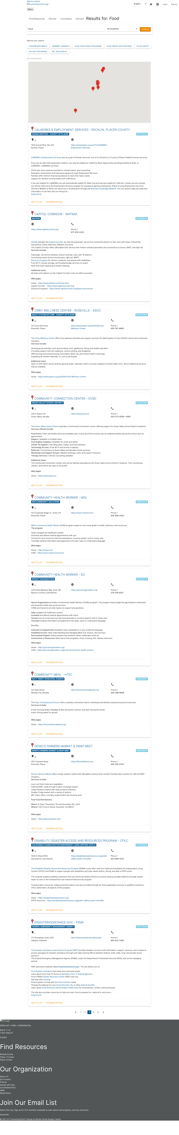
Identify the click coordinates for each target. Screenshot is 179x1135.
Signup (174, 4)
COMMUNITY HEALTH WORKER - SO (59, 574)
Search (145, 29)
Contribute (66, 18)
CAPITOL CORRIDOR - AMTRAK (55, 214)
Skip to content (33, 1)
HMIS (2, 1090)
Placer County (6, 1060)
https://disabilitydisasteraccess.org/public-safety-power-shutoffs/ (75, 900)
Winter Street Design (45, 1119)
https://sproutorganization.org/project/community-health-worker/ (65, 650)
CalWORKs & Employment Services (46, 157)
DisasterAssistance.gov (69, 967)
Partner (53, 18)
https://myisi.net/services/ (82, 513)
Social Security (62, 985)
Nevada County (6, 1054)
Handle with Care (7, 1085)
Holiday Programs (38, 51)
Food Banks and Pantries (119, 46)
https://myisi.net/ (45, 550)
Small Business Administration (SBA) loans (60, 988)
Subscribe (4, 1114)
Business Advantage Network (103, 188)
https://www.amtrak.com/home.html (53, 283)
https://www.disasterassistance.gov (86, 937)
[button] (97, 84)
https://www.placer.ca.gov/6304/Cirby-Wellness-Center (62, 376)
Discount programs (39, 260)
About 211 (4, 1076)
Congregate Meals (38, 46)
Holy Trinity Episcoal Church (47, 702)
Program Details (54, 202)
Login (165, 4)
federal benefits (87, 985)
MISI (33, 525)
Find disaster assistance (41, 971)
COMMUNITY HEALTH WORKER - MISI (60, 497)
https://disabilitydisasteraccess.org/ (53, 898)
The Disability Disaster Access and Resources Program (55, 868)
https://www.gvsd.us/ (80, 414)
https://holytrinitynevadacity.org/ (85, 690)
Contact (80, 18)
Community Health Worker (48, 525)
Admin (58, 1119)
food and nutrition (62, 982)
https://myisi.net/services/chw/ (50, 553)
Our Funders (5, 1079)
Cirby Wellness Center (44, 338)
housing (46, 979)
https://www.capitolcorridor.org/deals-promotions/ (71, 288)
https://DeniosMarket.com (82, 761)
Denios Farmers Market (41, 774)
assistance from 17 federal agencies (76, 974)
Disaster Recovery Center (53, 977)
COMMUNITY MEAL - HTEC (53, 674)
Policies (3, 1082)
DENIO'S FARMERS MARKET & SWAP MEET (63, 746)
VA (71, 985)
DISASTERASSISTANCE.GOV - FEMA (59, 922)
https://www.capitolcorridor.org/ (45, 229)
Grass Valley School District (47, 426)
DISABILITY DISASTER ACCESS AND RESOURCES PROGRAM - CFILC (81, 840)
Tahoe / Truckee (7, 1057)
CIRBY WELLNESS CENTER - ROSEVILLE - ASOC (67, 310)
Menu (30, 9)
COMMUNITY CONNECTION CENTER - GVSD (65, 398)
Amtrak (34, 242)
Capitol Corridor (56, 242)
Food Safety (143, 46)
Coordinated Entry (8, 1087)
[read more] (36, 194)
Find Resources (37, 18)
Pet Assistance (59, 51)
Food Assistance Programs (88, 46)
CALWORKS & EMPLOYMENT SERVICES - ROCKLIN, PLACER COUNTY (82, 130)
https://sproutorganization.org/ (84, 590)
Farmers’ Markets (61, 46)
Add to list (36, 202)
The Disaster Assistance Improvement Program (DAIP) (54, 950)
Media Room (5, 1093)
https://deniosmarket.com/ (49, 819)
